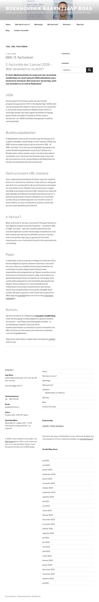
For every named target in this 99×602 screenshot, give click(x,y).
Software (66, 24)
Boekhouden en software (55, 393)
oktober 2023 (47, 488)
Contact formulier (21, 30)
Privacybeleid (10, 596)
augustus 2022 (48, 533)
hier (14, 386)
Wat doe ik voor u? (22, 24)
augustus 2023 (48, 497)
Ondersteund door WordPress (29, 596)
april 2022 (46, 551)
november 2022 (48, 524)
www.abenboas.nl (86, 439)
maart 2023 (47, 510)
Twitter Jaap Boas (57, 426)
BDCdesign (9, 441)
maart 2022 (47, 556)
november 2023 (48, 483)
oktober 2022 (47, 529)
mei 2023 (46, 506)
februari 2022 (47, 560)
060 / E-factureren (19, 57)
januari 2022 (47, 565)
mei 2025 (46, 465)
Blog (8, 30)
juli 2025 (45, 460)
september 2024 (48, 474)
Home (8, 24)
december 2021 (48, 569)
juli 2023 (45, 501)
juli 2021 (45, 583)
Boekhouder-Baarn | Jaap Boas (49, 8)
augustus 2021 (48, 578)
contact (51, 339)
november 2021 (48, 574)
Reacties (80, 24)
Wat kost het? (52, 24)
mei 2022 (46, 547)
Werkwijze (38, 24)
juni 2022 (46, 542)
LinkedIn (45, 426)
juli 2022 (45, 538)
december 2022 (48, 519)
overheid (21, 295)
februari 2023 (47, 515)
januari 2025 (47, 470)
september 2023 (48, 492)
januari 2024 (47, 479)
